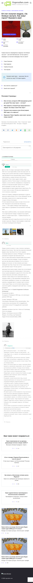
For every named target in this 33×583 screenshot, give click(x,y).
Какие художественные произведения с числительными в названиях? (16, 493)
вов (20, 122)
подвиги (4, 125)
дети (30, 122)
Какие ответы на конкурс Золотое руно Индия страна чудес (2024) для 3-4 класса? (15, 527)
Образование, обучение (17, 10)
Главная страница (6, 10)
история (19, 123)
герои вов (24, 122)
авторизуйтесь (27, 141)
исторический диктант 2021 (9, 123)
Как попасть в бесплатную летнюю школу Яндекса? (16, 475)
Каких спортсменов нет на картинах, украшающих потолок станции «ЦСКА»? (16, 441)
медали (25, 123)
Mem (7, 243)
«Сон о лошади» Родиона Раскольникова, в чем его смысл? (16, 458)
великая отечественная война (9, 122)
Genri (7, 164)
